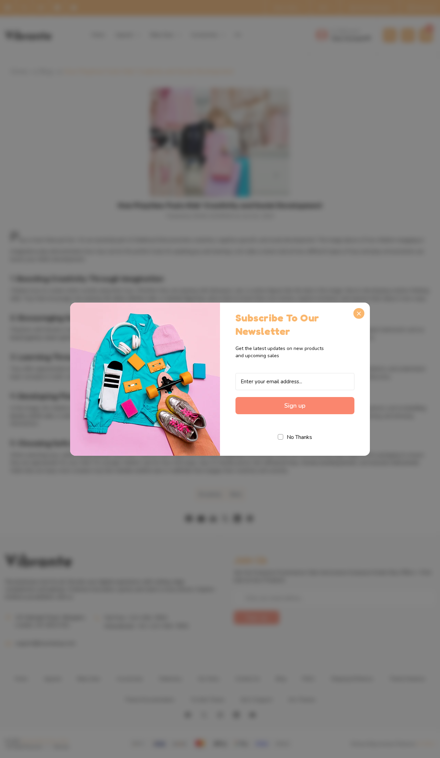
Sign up (295, 405)
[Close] (358, 313)
